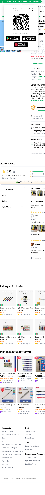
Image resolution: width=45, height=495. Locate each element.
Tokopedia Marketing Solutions (12, 451)
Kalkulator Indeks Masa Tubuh (12, 454)
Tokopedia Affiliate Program (11, 444)
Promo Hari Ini (6, 461)
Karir (3, 438)
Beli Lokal (5, 464)
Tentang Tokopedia (8, 431)
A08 (33, 51)
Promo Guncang (7, 467)
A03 (39, 46)
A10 (39, 51)
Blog (3, 441)
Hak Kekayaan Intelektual (10, 435)
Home (2, 16)
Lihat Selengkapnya (37, 100)
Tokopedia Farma (7, 458)
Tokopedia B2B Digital (9, 448)
